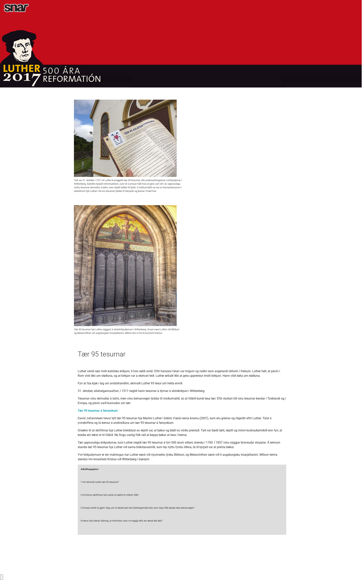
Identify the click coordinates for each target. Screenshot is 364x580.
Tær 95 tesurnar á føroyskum (98, 410)
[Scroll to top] (355, 571)
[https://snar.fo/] (16, 8)
